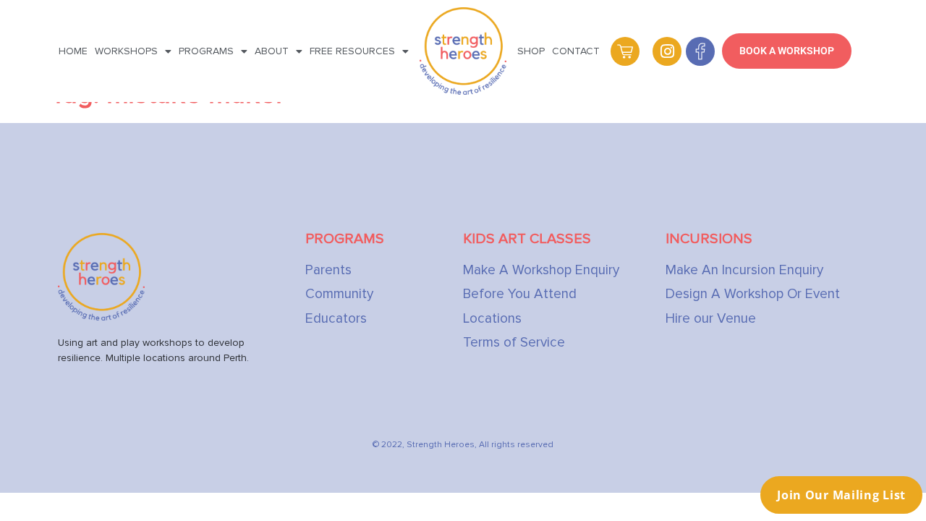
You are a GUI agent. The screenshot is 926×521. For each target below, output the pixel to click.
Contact (576, 51)
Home (73, 51)
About (272, 51)
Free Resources (352, 51)
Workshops (126, 51)
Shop (531, 51)
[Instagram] (667, 51)
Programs (206, 51)
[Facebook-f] (700, 51)
